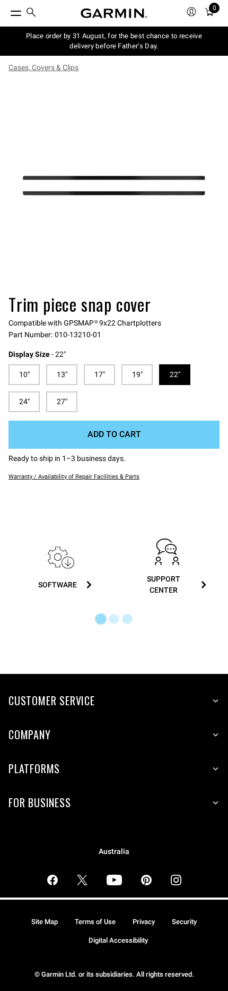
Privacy (144, 922)
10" (24, 374)
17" (99, 374)
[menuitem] (31, 13)
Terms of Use (95, 922)
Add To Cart (114, 434)
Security (184, 922)
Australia (114, 851)
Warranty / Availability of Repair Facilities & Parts (73, 476)
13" (62, 374)
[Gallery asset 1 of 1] (114, 185)
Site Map (44, 922)
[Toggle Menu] (6, 10)
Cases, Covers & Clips (43, 67)
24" (24, 401)
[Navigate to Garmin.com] (114, 13)
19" (137, 374)
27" (62, 401)
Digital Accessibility (118, 940)
